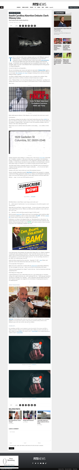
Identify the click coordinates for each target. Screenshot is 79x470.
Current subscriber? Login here (9, 466)
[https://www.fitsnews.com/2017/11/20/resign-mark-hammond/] (29, 415)
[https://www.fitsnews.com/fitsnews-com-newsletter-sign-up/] (29, 350)
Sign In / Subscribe (74, 7)
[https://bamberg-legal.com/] (29, 249)
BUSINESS (18, 7)
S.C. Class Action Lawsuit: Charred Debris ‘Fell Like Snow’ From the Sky (58, 62)
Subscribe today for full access (9, 465)
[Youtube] (41, 463)
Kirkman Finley (42, 70)
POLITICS (31, 7)
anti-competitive (45, 60)
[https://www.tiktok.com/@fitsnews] (46, 463)
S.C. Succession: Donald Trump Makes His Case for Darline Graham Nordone (67, 47)
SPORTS (38, 7)
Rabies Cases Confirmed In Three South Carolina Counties (67, 61)
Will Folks (11, 22)
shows (41, 260)
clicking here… (34, 364)
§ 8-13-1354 (42, 157)
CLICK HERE (35, 331)
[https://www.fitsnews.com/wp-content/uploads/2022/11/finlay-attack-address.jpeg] (29, 142)
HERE (20, 331)
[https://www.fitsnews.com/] (39, 4)
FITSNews (11, 423)
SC (35, 7)
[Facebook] (33, 463)
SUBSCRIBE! (33, 196)
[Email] (44, 463)
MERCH (47, 7)
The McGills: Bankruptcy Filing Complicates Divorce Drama (43, 422)
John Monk (29, 172)
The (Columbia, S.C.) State (21, 73)
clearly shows (19, 214)
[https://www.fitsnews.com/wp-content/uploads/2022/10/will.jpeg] (29, 302)
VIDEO (43, 7)
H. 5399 (38, 215)
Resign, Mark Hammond (28, 420)
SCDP (45, 119)
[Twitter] (36, 463)
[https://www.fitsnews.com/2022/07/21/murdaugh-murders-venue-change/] (15, 415)
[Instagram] (39, 463)
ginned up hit (34, 265)
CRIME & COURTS (25, 7)
